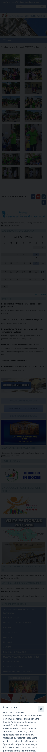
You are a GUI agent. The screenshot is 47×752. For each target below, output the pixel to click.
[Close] (41, 709)
